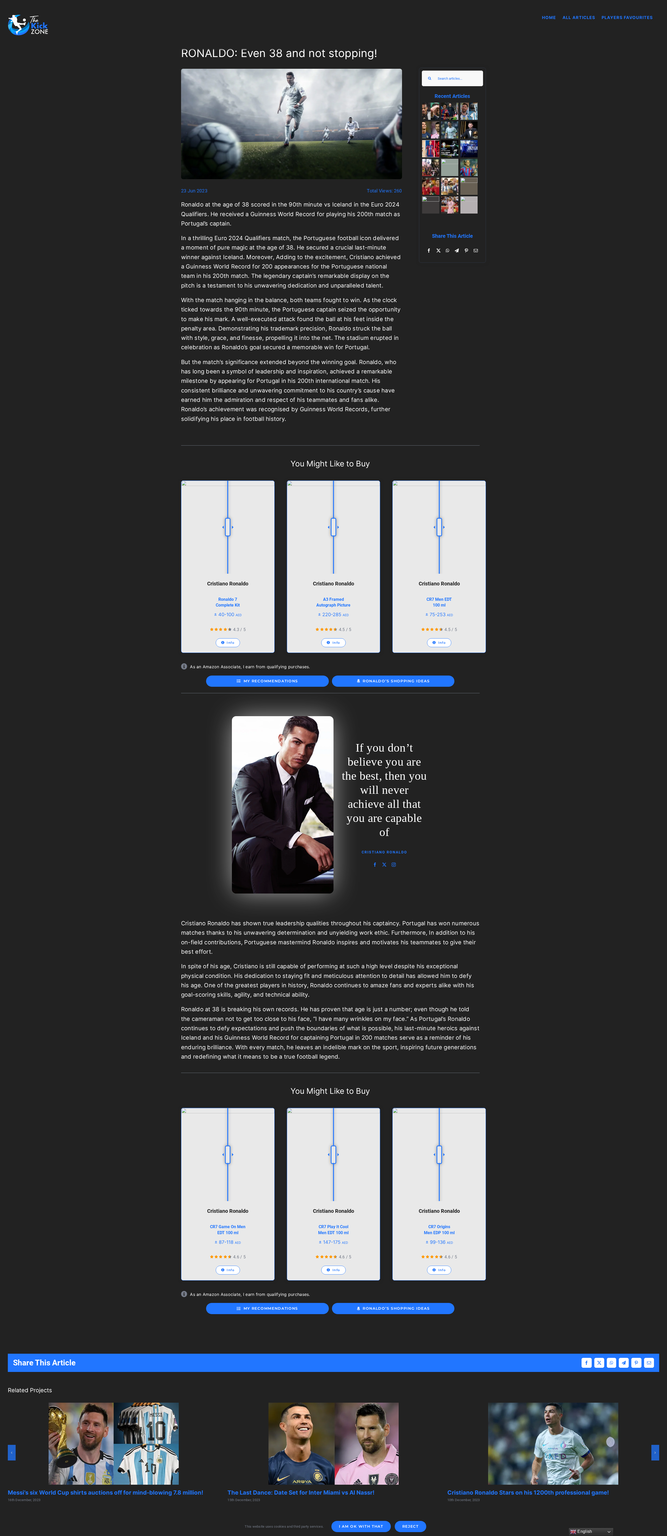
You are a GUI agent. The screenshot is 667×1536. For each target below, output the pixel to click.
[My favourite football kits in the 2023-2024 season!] (431, 148)
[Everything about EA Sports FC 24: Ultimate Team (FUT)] (469, 205)
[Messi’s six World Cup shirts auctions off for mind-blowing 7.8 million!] (469, 111)
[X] (438, 250)
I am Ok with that (361, 1526)
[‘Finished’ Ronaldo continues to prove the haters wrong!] (469, 186)
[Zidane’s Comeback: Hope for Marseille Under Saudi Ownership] (450, 167)
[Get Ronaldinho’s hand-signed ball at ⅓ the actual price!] (469, 167)
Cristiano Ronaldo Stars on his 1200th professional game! (528, 1492)
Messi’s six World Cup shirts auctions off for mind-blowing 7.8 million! (105, 1492)
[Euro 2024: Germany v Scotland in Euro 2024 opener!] (431, 111)
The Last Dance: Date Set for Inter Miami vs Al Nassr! (300, 1492)
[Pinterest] (466, 250)
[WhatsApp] (447, 250)
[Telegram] (456, 250)
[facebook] (375, 843)
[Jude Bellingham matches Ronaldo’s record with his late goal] (431, 205)
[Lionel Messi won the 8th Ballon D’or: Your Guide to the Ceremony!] (469, 130)
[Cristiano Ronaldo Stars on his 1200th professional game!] (450, 130)
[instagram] (394, 843)
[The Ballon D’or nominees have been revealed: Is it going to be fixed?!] (450, 186)
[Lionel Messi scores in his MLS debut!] (450, 205)
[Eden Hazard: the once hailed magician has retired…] (469, 148)
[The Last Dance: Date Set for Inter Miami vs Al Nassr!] (431, 130)
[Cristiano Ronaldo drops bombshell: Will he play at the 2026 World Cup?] (431, 186)
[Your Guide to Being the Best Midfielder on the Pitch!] (450, 111)
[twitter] (384, 843)
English (584, 1531)
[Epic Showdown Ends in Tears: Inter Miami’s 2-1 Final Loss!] (431, 167)
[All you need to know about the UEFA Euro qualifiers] (450, 148)
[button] (12, 1452)
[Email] (475, 250)
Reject (410, 1526)
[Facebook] (429, 250)
